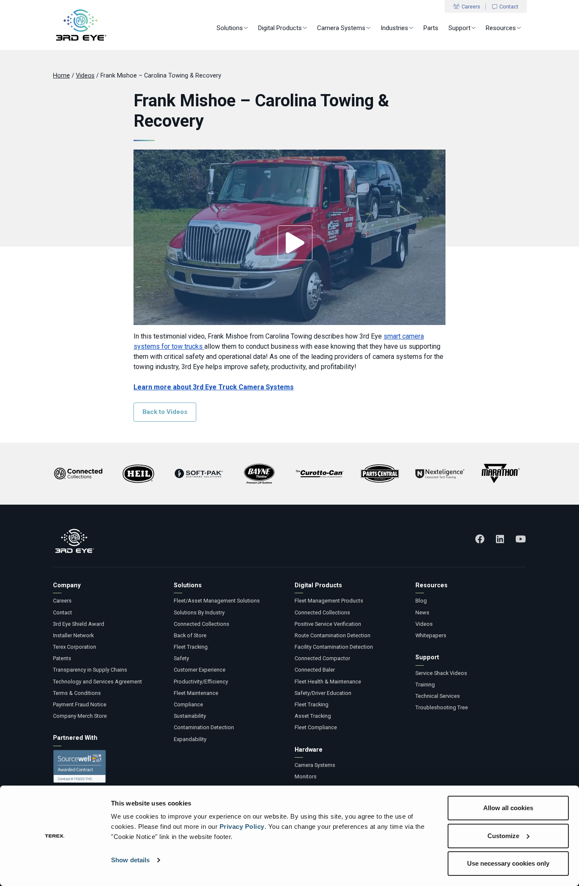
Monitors (306, 776)
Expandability (190, 739)
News (422, 612)
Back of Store (190, 635)
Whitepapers (430, 635)
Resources (501, 28)
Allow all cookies (508, 807)
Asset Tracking (313, 716)
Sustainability (190, 716)
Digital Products (280, 28)
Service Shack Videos (441, 673)
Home (61, 75)
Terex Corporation (74, 647)
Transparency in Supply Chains (90, 670)
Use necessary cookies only (508, 863)
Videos (85, 75)
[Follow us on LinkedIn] (500, 539)
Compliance (188, 704)
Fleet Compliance (316, 727)
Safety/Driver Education (323, 693)
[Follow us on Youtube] (520, 539)
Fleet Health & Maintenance (328, 681)
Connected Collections (201, 624)
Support (459, 28)
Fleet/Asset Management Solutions (217, 600)
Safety (181, 658)
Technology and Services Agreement (97, 681)
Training (425, 684)
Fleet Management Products (329, 600)
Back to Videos (164, 412)
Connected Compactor (322, 658)
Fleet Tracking (191, 647)
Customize (503, 835)
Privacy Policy (242, 826)
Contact (508, 6)
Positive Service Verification (328, 624)
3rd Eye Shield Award (78, 624)
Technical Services (437, 696)
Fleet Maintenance (196, 693)
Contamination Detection (204, 727)
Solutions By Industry (199, 612)
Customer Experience (199, 670)
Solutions (230, 28)
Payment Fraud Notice (79, 704)
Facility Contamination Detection (334, 647)
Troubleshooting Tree (441, 707)
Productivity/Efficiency (201, 681)
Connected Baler (315, 670)
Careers (471, 6)
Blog (421, 600)
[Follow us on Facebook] (479, 539)
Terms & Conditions (77, 693)
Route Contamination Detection (332, 635)
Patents (62, 658)
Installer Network (73, 635)
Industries (394, 28)
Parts (430, 28)
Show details (130, 860)
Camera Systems (341, 28)
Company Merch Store (80, 716)
